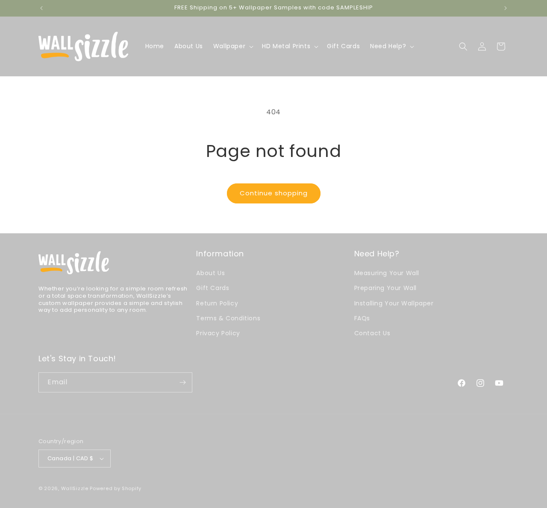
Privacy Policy (218, 333)
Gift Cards (212, 288)
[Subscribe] (182, 382)
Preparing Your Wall (385, 288)
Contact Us (372, 333)
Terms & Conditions (228, 318)
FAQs (362, 318)
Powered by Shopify (115, 488)
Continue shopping (274, 193)
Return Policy (217, 303)
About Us (210, 273)
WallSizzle (74, 488)
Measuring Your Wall (386, 273)
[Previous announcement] (41, 8)
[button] (232, 46)
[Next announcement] (505, 8)
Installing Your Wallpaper (394, 303)
